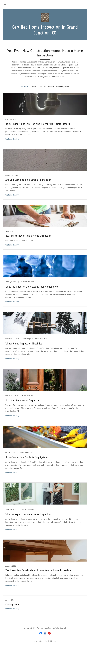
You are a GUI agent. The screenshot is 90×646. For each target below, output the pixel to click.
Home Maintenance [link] (46, 87)
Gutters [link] (33, 87)
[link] (45, 17)
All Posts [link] (24, 87)
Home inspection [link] (62, 87)
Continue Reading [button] (12, 139)
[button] (5, 4)
